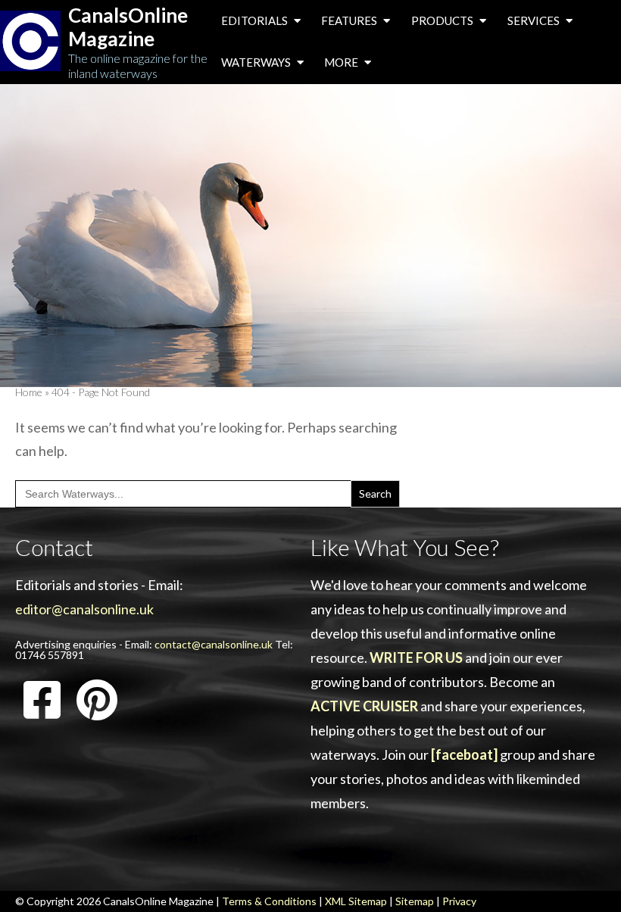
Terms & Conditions (269, 901)
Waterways (257, 62)
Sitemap (414, 901)
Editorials (255, 20)
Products (443, 20)
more (342, 62)
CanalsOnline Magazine (128, 27)
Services (534, 20)
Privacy (459, 901)
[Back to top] (586, 877)
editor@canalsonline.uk (84, 609)
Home (28, 392)
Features (350, 20)
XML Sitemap (356, 901)
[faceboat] (464, 754)
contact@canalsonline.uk (213, 644)
